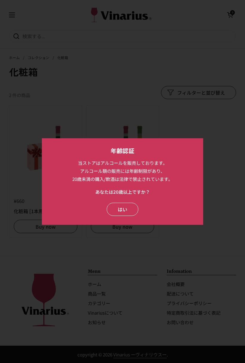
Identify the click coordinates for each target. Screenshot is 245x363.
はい (122, 209)
